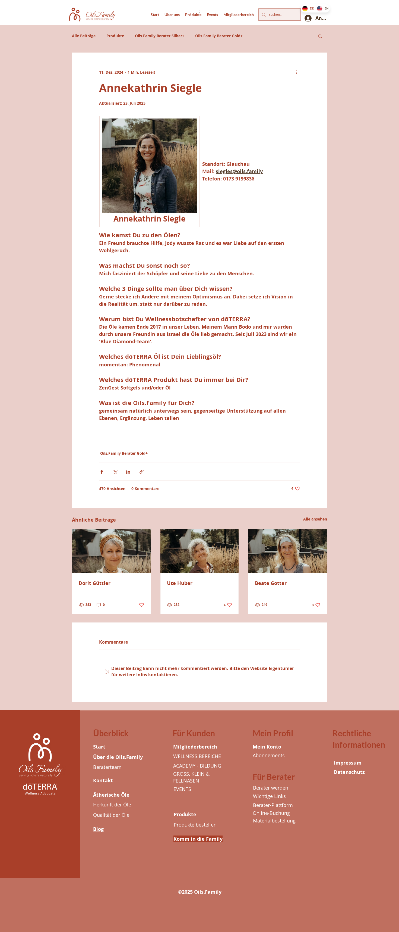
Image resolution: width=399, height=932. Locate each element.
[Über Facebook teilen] (101, 471)
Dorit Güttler (94, 583)
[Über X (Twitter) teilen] (115, 471)
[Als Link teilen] (141, 471)
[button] (320, 36)
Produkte (115, 35)
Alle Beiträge (84, 35)
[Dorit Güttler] (111, 551)
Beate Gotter (271, 583)
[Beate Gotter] (287, 551)
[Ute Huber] (199, 551)
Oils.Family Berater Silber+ (159, 35)
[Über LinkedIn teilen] (128, 471)
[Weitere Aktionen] (296, 72)
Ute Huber (179, 583)
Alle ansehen (315, 519)
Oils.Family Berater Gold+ (219, 35)
